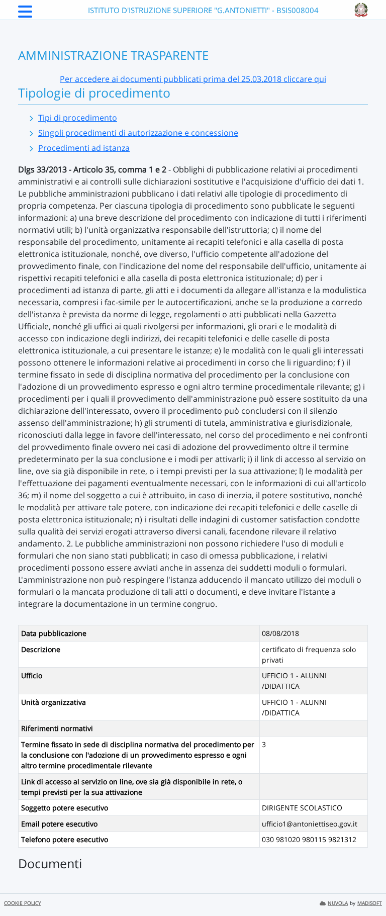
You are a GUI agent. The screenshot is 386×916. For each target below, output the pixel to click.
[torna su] (365, 885)
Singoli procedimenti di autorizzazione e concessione (138, 132)
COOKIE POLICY (22, 903)
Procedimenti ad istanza (84, 147)
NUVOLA (338, 903)
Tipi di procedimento (77, 117)
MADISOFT (369, 903)
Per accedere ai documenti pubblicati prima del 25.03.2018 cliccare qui (193, 78)
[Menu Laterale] (25, 14)
